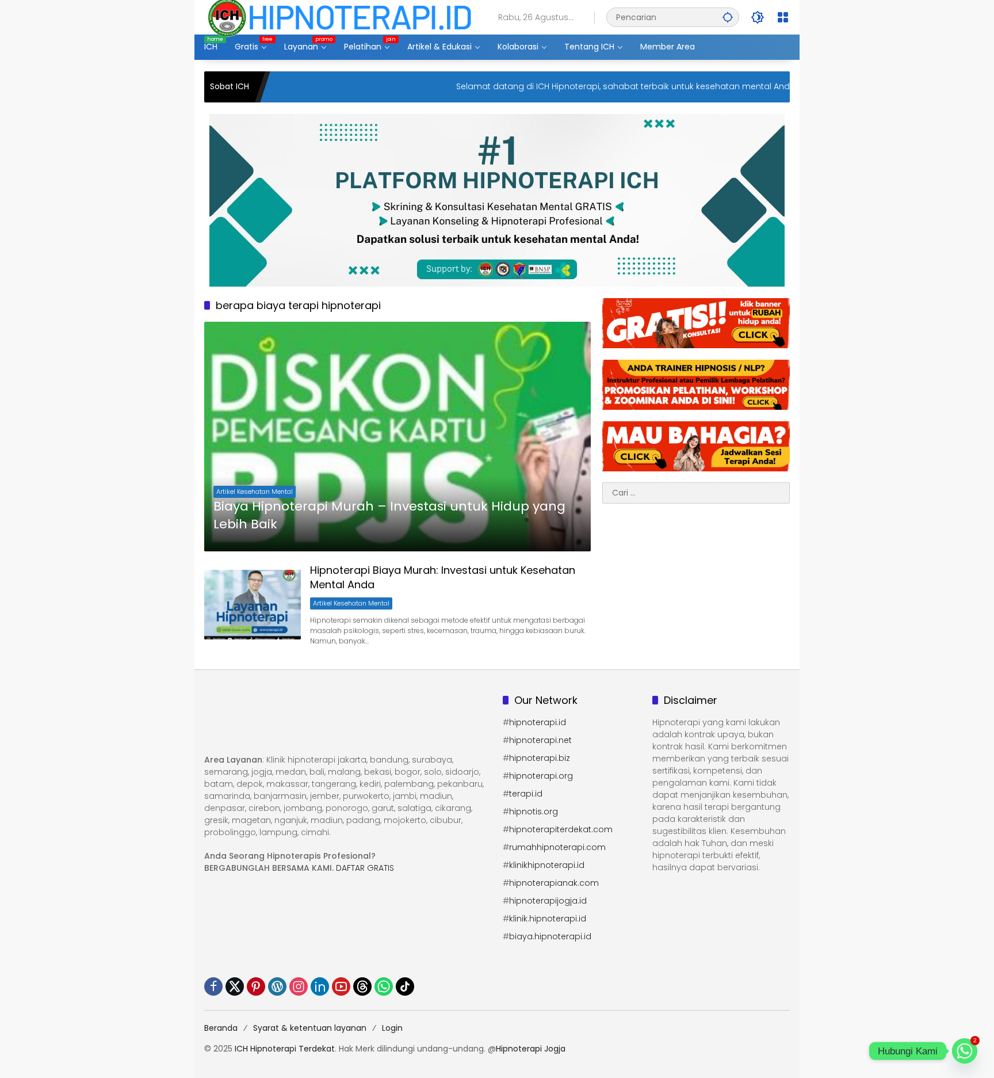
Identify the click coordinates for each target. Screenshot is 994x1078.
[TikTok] (405, 986)
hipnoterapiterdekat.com (561, 829)
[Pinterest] (256, 986)
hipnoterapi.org (541, 776)
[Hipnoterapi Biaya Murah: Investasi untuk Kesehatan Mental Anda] (252, 604)
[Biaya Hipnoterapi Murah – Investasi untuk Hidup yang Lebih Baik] (397, 436)
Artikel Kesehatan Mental (254, 491)
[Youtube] (341, 986)
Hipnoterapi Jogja (530, 1048)
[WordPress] (277, 986)
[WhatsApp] (383, 986)
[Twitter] (234, 986)
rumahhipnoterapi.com (557, 847)
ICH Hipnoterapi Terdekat (285, 1048)
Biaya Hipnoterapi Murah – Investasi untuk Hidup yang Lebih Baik (389, 515)
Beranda (221, 1028)
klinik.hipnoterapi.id (547, 918)
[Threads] (362, 986)
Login (392, 1028)
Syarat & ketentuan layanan (309, 1028)
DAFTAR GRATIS (365, 868)
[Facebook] (213, 986)
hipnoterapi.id (537, 722)
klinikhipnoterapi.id (546, 865)
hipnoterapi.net (540, 740)
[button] (727, 16)
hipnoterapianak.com (554, 883)
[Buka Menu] (783, 17)
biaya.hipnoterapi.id (550, 936)
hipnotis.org (533, 811)
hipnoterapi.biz (539, 758)
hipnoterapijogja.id (548, 900)
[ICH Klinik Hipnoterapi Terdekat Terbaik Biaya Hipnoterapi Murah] (339, 16)
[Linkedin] (320, 986)
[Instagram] (298, 986)
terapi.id (525, 793)
